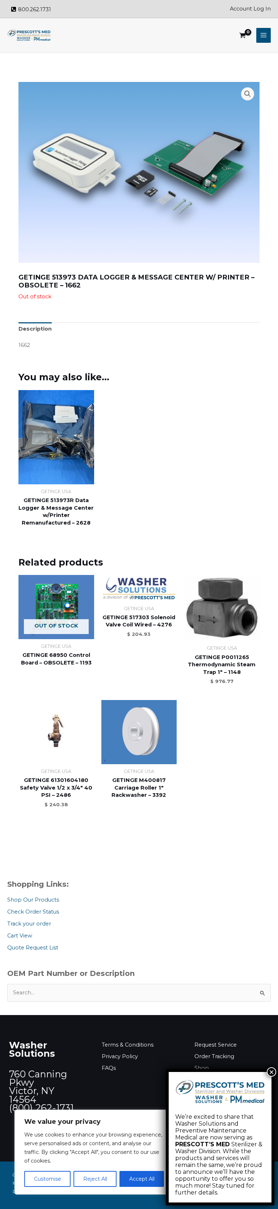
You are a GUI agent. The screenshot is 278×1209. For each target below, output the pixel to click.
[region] (94, 1152)
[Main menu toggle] (263, 35)
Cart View (19, 935)
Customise (47, 1179)
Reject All (95, 1179)
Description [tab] (35, 329)
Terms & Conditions (127, 1045)
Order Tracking (214, 1056)
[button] (247, 93)
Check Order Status (33, 911)
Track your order (29, 923)
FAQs (109, 1068)
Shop (201, 1068)
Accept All (142, 1179)
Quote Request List (32, 947)
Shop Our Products (33, 900)
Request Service (215, 1045)
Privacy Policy (120, 1056)
